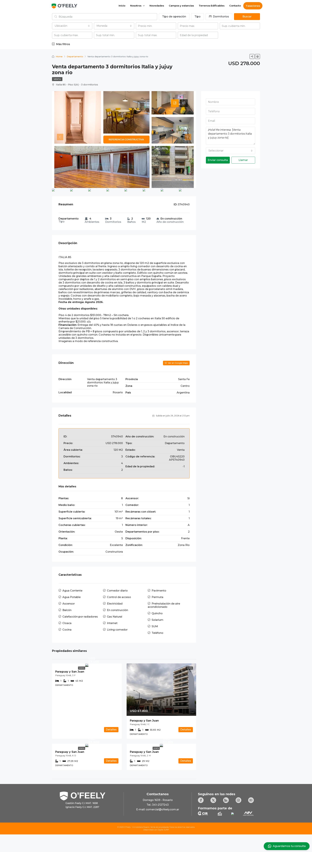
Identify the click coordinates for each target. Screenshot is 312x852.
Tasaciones (253, 5)
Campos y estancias (181, 5)
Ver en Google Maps (177, 363)
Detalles (111, 729)
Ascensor (68, 603)
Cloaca (67, 623)
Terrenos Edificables (211, 5)
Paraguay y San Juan (69, 671)
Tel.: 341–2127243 (158, 804)
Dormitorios (220, 16)
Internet (112, 623)
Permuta (157, 597)
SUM (155, 626)
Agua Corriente (72, 590)
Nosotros (135, 5)
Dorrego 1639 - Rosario (158, 800)
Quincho (157, 613)
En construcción (117, 610)
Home (59, 56)
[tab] (175, 103)
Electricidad (115, 603)
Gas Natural (114, 616)
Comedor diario (117, 590)
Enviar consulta (218, 160)
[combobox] (72, 25)
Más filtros (62, 44)
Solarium (157, 619)
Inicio (122, 5)
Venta (57, 79)
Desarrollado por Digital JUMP (156, 830)
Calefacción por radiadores (80, 616)
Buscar (247, 16)
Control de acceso (119, 597)
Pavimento (159, 590)
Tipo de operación (174, 16)
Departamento (75, 56)
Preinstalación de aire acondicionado (164, 605)
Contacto (235, 5)
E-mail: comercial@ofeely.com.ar (157, 809)
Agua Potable (71, 597)
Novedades (157, 5)
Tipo (198, 16)
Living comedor (117, 629)
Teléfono (157, 632)
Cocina (67, 629)
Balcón (67, 610)
